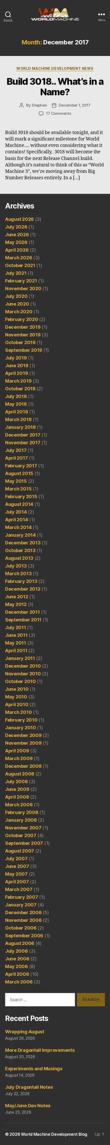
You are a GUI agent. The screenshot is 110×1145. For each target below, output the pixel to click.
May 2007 (16, 874)
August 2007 (19, 851)
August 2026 (19, 219)
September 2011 (23, 619)
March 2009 (18, 758)
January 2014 (20, 535)
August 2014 (19, 504)
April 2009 (17, 750)
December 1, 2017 (75, 105)
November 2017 (22, 442)
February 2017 (21, 465)
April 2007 (17, 881)
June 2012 (16, 596)
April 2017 (16, 458)
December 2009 (23, 735)
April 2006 (17, 974)
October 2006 (21, 928)
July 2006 (16, 951)
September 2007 (24, 843)
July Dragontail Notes (29, 1087)
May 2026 (16, 242)
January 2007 (21, 904)
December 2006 (23, 912)
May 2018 (16, 404)
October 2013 (20, 550)
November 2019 (23, 334)
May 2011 (15, 643)
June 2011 (16, 635)
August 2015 (19, 473)
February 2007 (21, 897)
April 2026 (16, 250)
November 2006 (23, 920)
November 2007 (23, 827)
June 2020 (17, 304)
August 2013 (19, 558)
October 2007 (20, 835)
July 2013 (16, 566)
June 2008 (17, 789)
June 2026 (17, 234)
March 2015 (18, 488)
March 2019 (18, 381)
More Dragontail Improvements (39, 1050)
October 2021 (20, 265)
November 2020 (23, 288)
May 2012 (16, 604)
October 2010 (20, 681)
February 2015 (21, 496)
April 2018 (16, 411)
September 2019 (23, 350)
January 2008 (21, 820)
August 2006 (19, 943)
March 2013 (18, 573)
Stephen (39, 105)
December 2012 (22, 589)
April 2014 (16, 519)
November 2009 (23, 743)
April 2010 (16, 704)
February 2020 (21, 319)
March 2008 (18, 804)
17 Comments (58, 113)
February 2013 (21, 581)
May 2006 (16, 966)
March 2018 (18, 419)
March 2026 (18, 257)
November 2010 (23, 673)
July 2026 (16, 227)
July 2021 (16, 273)
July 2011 (15, 627)
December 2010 (23, 666)
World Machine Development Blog (54, 1134)
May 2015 (16, 481)
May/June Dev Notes (27, 1105)
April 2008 (17, 797)
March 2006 (18, 982)
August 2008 (19, 774)
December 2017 (22, 435)
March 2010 (18, 712)
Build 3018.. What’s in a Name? (55, 87)
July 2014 (16, 512)
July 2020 (16, 296)
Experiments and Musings (33, 1068)
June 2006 (17, 958)
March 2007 (18, 889)
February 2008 (21, 812)
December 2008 (23, 766)
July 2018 (16, 396)
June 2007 (17, 866)
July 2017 (16, 450)
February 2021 (21, 280)
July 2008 (16, 781)
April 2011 (16, 650)
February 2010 (21, 720)
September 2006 (24, 935)
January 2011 (20, 658)
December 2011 (22, 612)
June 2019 (16, 365)
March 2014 (18, 527)
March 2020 (18, 311)
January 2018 (20, 427)
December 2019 (23, 327)
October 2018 (20, 388)
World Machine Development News (54, 68)
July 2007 (16, 858)
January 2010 (20, 727)
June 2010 (17, 689)
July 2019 (16, 358)
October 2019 (20, 342)
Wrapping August (24, 1031)
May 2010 (16, 696)
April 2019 (16, 373)
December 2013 (23, 542)
